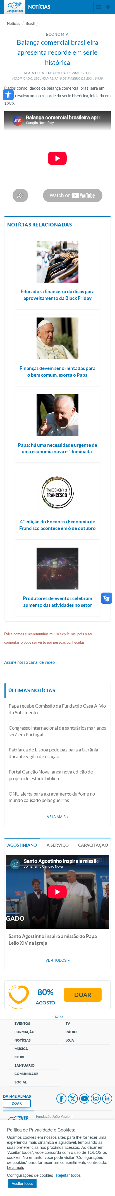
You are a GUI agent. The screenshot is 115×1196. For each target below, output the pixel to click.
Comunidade (26, 1074)
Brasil (30, 24)
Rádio (71, 1032)
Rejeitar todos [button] (68, 1175)
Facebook (61, 1099)
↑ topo (57, 1016)
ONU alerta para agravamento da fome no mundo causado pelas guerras (52, 797)
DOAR (17, 1103)
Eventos (22, 1023)
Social (21, 1082)
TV (68, 1023)
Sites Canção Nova (108, 7)
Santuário (25, 1065)
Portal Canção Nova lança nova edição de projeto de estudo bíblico (51, 775)
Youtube (84, 1099)
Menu (98, 7)
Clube (20, 1057)
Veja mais (57, 817)
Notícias (13, 24)
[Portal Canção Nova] (14, 7)
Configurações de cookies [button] (30, 1175)
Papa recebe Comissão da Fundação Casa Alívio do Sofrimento (57, 709)
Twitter (72, 1099)
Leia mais (15, 1167)
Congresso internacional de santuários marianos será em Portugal (57, 731)
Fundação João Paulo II (54, 1116)
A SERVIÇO (58, 845)
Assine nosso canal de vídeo (29, 662)
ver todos (57, 960)
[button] (8, 94)
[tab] (22, 845)
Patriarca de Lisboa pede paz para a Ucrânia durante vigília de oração (53, 753)
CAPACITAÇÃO (93, 845)
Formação (25, 1032)
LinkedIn (107, 1099)
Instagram (95, 1099)
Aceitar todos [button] (22, 1183)
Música (21, 1049)
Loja (70, 1040)
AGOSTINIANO (22, 845)
